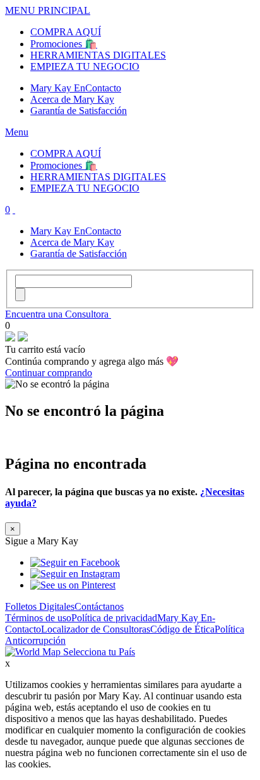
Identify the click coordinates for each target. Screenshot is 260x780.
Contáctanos (99, 606)
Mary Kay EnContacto (75, 88)
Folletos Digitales (39, 606)
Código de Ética (182, 629)
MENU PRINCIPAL (47, 10)
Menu (16, 132)
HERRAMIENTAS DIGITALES (98, 55)
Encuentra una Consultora (58, 314)
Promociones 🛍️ (63, 43)
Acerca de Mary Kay (72, 99)
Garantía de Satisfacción (78, 110)
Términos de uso (38, 617)
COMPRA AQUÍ (65, 31)
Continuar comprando (48, 372)
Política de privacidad (114, 617)
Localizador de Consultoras (95, 629)
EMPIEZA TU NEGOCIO (84, 66)
